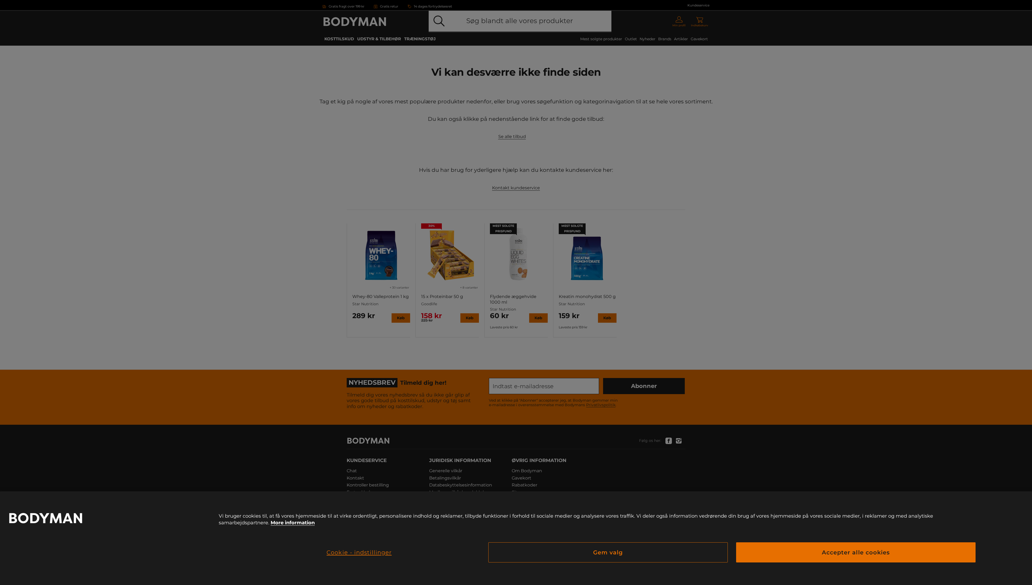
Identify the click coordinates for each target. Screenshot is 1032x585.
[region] (516, 538)
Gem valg (608, 552)
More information (293, 523)
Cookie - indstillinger (359, 552)
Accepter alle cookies (856, 552)
